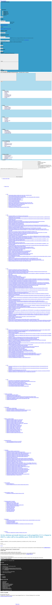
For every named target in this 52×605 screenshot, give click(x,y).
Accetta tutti (16, 549)
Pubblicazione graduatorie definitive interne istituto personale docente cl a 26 (18, 452)
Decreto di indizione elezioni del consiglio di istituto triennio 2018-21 (17, 484)
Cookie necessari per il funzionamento (6, 556)
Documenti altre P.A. (7, 440)
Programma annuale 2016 (10, 510)
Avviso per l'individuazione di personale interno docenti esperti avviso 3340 (21, 287)
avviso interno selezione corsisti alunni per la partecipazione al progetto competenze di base (23, 291)
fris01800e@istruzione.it (13, 568)
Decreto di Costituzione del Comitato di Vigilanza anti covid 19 (16, 532)
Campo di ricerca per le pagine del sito (6, 168)
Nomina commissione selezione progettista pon (16, 223)
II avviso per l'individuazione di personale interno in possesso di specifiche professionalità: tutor (24, 339)
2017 (7, 365)
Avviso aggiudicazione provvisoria (14, 255)
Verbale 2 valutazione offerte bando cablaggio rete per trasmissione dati (20, 250)
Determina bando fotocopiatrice (14, 332)
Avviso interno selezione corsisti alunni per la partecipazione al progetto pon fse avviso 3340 (23, 285)
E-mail (11, 37)
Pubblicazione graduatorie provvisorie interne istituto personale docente (17, 455)
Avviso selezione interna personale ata (15, 198)
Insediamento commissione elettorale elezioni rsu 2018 (15, 493)
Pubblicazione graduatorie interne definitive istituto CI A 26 (15, 465)
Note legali (4, 582)
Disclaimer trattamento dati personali (6, 596)
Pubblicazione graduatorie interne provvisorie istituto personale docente (17, 469)
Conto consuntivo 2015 (10, 511)
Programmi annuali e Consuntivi (9, 501)
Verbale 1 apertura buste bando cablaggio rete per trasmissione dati (19, 251)
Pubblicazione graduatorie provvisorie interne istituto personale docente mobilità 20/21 (20, 460)
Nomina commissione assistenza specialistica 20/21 (17, 242)
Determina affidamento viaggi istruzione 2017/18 (16, 356)
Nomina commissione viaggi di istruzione (15, 317)
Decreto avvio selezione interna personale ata (16, 199)
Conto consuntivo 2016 (10, 508)
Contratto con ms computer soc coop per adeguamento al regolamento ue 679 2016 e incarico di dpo (22, 397)
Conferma (5, 71)
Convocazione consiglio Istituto (11, 408)
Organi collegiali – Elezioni (8, 492)
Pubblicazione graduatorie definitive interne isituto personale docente (17, 453)
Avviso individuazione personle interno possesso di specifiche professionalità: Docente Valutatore (24, 354)
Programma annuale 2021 (10, 506)
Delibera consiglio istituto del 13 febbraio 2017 (14, 426)
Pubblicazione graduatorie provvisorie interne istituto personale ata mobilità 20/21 (19, 458)
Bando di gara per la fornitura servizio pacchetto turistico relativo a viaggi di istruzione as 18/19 (24, 319)
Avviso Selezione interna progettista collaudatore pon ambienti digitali (20, 384)
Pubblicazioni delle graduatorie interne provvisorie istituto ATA (16, 472)
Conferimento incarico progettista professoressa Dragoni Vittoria (19, 207)
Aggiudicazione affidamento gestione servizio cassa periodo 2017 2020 (17, 398)
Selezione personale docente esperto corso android (17, 348)
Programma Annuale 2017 (10, 509)
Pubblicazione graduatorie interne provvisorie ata (14, 467)
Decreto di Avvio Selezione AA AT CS (15, 206)
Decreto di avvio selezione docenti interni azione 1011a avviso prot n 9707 (20, 202)
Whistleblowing (5, 586)
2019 (7, 268)
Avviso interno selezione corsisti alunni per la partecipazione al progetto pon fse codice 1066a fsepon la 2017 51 (26, 300)
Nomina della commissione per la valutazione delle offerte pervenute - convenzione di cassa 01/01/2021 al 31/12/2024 (27, 228)
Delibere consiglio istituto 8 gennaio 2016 (13, 430)
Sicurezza (6, 531)
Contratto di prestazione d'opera (11, 399)
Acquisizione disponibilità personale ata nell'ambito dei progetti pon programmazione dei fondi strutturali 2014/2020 (27, 284)
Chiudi (2, 45)
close (1, 81)
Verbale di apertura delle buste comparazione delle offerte (18, 349)
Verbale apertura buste (12, 309)
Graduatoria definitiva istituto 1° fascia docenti (13, 461)
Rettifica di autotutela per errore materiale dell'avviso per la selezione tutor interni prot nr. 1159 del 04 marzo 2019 (27, 307)
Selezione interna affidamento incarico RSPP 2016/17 (17, 382)
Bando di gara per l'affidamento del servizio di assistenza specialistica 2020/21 (21, 247)
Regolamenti (6, 519)
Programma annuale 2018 (10, 507)
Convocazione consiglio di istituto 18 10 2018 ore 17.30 (15, 409)
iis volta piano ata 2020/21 (10, 521)
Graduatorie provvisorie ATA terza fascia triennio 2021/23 (15, 451)
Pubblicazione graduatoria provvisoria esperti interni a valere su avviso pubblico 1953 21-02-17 (21, 463)
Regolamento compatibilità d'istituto (12, 522)
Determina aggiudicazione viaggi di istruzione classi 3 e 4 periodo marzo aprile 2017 (22, 371)
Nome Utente (12, 22)
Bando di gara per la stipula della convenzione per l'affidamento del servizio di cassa (22, 381)
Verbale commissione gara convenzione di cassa (16, 224)
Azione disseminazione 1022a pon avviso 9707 (14, 441)
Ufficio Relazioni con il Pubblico (7, 584)
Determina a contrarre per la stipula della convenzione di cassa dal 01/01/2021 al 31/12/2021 (23, 233)
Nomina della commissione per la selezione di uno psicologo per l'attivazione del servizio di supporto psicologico (27, 221)
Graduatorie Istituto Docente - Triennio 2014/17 (14, 474)
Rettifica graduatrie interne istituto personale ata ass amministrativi (17, 464)
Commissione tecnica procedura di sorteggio (16, 235)
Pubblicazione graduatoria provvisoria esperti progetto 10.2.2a (18, 292)
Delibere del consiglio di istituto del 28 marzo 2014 (14, 432)
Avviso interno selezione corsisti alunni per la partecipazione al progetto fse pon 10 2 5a (23, 281)
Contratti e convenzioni (8, 393)
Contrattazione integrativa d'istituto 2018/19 (13, 395)
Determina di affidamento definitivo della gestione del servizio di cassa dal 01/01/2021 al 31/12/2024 (25, 227)
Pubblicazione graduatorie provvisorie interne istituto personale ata (17, 456)
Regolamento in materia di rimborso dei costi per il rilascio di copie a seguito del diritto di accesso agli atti (23, 520)
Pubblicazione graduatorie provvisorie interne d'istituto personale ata (17, 454)
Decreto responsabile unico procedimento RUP (16, 355)
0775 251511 (6, 567)
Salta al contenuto (3, 0)
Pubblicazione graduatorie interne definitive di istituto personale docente (18, 466)
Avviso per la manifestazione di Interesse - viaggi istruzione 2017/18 (19, 357)
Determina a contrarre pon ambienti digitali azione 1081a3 (18, 383)
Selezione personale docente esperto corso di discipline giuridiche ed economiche (21, 347)
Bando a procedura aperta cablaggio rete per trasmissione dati (18, 252)
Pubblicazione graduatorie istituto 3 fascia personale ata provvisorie (17, 470)
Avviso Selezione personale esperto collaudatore (16, 385)
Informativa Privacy (5, 583)
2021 (7, 194)
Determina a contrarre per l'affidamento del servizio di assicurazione (19, 340)
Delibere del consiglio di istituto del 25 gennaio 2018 (14, 422)
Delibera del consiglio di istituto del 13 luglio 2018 (14, 419)
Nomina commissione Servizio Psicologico (15, 220)
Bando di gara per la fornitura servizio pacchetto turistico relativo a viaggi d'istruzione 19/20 (23, 258)
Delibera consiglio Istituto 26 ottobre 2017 (13, 424)
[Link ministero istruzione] (4, 1)
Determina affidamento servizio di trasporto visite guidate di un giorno (20, 260)
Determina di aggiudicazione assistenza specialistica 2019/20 (18, 269)
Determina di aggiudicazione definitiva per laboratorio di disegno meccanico (21, 253)
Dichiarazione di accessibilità (7, 585)
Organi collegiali (7, 482)
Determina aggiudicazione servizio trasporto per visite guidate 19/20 (19, 254)
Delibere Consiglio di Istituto (9, 418)
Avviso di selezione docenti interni (14, 200)
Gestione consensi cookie (6, 587)
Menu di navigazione (19, 176)
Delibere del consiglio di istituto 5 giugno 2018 (14, 421)
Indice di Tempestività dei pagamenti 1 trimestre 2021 (15, 504)
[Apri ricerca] (44, 77)
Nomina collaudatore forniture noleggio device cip (17, 204)
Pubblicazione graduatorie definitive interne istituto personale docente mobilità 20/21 (20, 459)
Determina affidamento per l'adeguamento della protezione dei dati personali (21, 344)
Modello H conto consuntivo (11, 502)
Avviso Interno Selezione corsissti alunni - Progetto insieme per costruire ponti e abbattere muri (24, 346)
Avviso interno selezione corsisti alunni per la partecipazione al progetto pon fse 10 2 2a (23, 280)
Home (40, 161)
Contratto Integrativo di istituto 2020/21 (12, 505)
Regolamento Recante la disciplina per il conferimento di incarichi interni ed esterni (19, 523)
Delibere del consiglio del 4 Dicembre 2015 (13, 431)
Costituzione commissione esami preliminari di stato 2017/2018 (16, 410)
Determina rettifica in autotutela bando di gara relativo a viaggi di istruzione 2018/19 (22, 316)
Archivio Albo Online (42, 162)
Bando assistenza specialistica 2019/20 (15, 276)
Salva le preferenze (8, 558)
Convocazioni (6, 407)
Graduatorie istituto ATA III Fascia (12, 457)
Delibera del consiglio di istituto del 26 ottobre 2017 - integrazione (17, 423)
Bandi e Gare (41, 163)
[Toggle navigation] (8, 77)
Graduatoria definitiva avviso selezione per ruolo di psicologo (18, 215)
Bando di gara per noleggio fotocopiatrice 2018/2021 (17, 331)
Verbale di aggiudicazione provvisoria (15, 341)
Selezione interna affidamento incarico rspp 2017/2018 (17, 369)
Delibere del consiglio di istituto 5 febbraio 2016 (14, 429)
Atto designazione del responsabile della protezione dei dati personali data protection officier (21, 396)
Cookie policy (4, 581)
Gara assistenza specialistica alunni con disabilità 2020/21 (18, 234)
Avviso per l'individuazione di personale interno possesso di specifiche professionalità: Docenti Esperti (25, 353)
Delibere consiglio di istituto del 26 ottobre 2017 (14, 425)
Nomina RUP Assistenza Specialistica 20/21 (16, 249)
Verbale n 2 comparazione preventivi (14, 308)
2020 (39, 164)
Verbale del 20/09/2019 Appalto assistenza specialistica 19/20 (18, 272)
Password (11, 23)
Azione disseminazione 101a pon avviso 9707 (13, 442)
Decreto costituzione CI (10, 483)
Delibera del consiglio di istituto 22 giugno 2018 (14, 420)
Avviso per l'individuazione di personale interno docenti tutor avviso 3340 (20, 286)
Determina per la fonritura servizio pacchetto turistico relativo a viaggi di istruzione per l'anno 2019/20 (25, 259)
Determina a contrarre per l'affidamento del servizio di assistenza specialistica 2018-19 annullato (24, 337)
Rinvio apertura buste (12, 318)
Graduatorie (6, 450)
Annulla (2, 71)
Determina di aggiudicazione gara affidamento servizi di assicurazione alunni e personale (23, 338)
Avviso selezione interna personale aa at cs (15, 205)
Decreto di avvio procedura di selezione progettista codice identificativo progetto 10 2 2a (23, 231)
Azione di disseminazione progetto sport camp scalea (17, 196)
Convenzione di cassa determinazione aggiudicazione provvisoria (19, 380)
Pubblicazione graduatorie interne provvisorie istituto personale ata (17, 468)
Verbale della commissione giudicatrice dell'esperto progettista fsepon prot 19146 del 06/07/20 (24, 222)
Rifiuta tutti (9, 549)
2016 (7, 379)
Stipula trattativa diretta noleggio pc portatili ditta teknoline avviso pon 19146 (21, 203)
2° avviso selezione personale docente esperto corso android (18, 345)
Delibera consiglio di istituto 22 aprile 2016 (13, 428)
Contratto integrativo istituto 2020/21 (12, 394)
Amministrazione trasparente (7, 588)
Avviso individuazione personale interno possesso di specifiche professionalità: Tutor (22, 352)
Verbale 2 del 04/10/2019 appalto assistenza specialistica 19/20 (19, 270)
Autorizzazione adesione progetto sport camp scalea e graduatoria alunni (20, 195)
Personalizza (3, 549)
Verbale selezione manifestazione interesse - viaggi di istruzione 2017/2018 (20, 350)
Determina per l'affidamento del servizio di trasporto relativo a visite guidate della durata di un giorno (25, 330)
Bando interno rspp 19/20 (13, 275)
